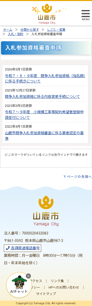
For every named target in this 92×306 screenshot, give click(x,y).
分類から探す (29, 30)
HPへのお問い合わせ (64, 287)
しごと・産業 (56, 30)
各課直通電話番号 (25, 248)
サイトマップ (46, 294)
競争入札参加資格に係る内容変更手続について (42, 97)
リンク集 (57, 281)
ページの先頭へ (79, 177)
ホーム (7, 30)
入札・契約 (15, 34)
